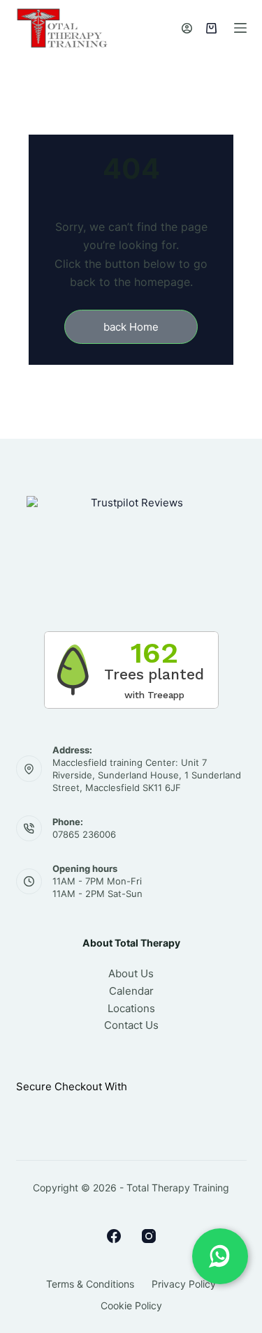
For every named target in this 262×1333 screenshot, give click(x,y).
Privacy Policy (184, 1284)
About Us (131, 973)
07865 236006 (84, 834)
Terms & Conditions (90, 1284)
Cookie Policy (131, 1305)
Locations (131, 1008)
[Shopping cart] (211, 28)
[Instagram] (149, 1236)
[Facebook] (114, 1236)
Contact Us (131, 1025)
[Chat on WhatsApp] (220, 1256)
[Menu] (240, 28)
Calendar (131, 990)
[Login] (187, 28)
